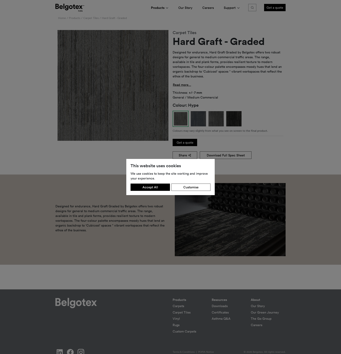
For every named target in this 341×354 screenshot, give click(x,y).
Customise (191, 187)
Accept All (150, 187)
